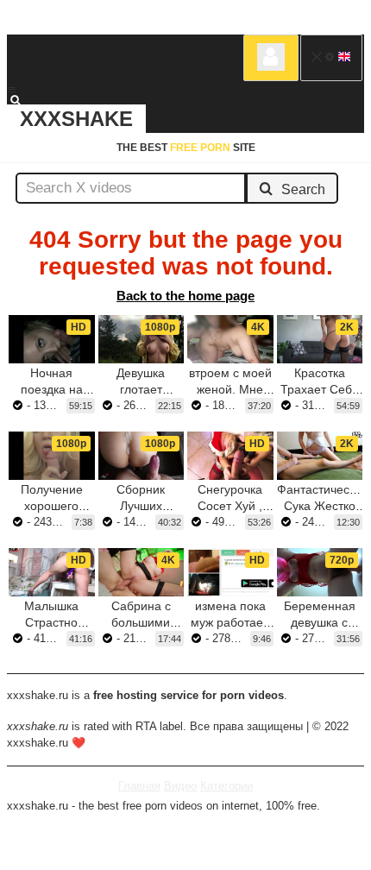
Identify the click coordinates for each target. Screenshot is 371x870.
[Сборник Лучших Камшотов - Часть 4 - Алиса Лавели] (141, 456)
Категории (226, 785)
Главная (139, 785)
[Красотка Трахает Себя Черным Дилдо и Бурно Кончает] (320, 339)
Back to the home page (185, 295)
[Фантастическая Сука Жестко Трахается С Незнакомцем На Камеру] (320, 456)
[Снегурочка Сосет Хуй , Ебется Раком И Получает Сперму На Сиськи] (230, 456)
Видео (180, 785)
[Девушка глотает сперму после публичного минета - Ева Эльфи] (141, 339)
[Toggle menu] (12, 90)
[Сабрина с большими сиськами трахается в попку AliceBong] (141, 572)
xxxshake (76, 118)
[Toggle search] (23, 100)
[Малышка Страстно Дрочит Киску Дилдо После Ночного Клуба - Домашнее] (52, 572)
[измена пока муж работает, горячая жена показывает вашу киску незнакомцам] (230, 572)
